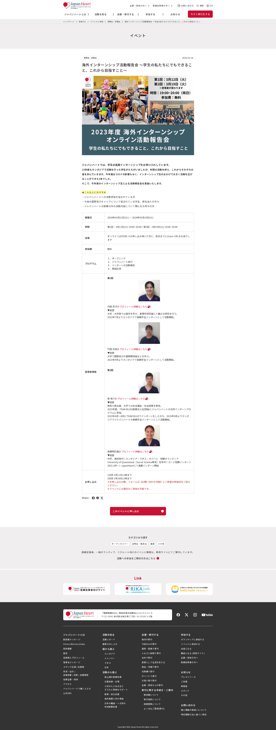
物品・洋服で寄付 (150, 666)
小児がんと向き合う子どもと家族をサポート (116, 688)
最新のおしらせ (109, 644)
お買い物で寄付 (149, 680)
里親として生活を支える (153, 662)
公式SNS (67, 693)
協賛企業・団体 (70, 679)
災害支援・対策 (112, 681)
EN (211, 5)
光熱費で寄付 (148, 671)
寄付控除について (152, 699)
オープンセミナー (120, 543)
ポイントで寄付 (149, 676)
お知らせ (186, 672)
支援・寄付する (150, 634)
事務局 (184, 686)
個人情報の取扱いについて (194, 709)
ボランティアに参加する (192, 639)
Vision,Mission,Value (74, 644)
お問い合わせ (187, 5)
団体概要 (67, 648)
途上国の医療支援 (113, 676)
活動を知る (108, 634)
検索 (202, 5)
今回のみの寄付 (149, 644)
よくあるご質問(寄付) (154, 708)
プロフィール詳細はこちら (133, 306)
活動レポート (108, 639)
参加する (186, 634)
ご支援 (184, 681)
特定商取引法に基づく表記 (194, 714)
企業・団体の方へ (138, 5)
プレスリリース (188, 676)
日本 (107, 667)
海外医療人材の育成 (114, 698)
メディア (185, 690)
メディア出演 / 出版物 (73, 666)
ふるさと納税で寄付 (151, 653)
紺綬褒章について (152, 704)
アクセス (67, 684)
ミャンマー (110, 658)
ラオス (108, 662)
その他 (161, 543)
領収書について (151, 694)
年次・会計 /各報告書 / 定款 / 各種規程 (75, 673)
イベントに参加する (190, 644)
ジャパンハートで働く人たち (77, 688)
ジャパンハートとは (74, 634)
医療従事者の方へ (161, 5)
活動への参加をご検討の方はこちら (136, 558)
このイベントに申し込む (126, 511)
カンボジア (110, 653)
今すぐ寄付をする (200, 14)
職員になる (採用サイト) (192, 653)
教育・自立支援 (112, 694)
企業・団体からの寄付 (152, 685)
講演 (152, 543)
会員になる (186, 648)
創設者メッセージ (71, 639)
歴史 (65, 653)
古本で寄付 (147, 657)
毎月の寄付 (147, 639)
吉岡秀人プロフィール (74, 657)
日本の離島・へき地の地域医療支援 (115, 705)
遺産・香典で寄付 (150, 648)
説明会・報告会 (139, 543)
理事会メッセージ (71, 662)
